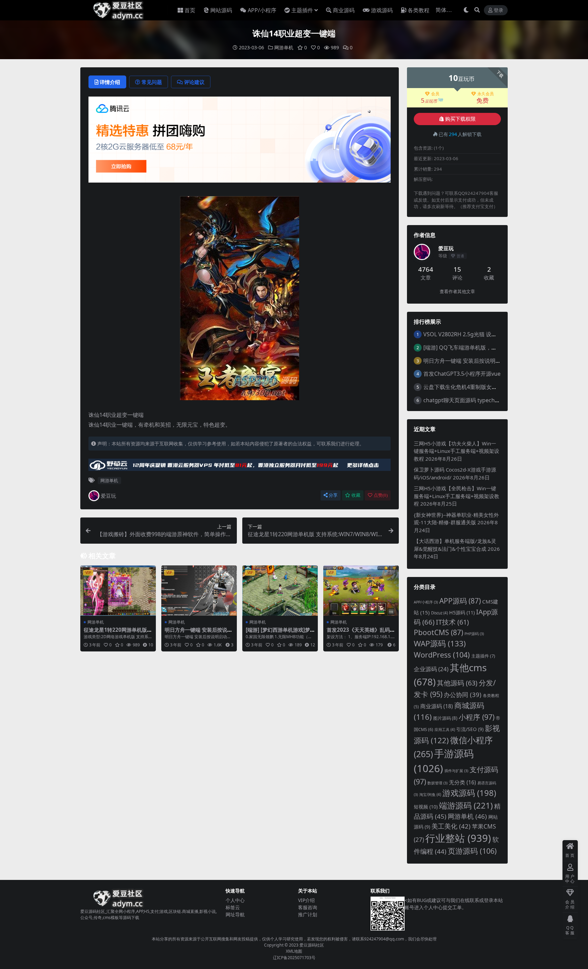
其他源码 (457, 682)
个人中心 (235, 900)
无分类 (462, 782)
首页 (189, 10)
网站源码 (221, 10)
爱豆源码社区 (311, 945)
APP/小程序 (262, 10)
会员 (435, 93)
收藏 (356, 495)
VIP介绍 (306, 900)
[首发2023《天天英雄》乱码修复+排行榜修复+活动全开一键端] (361, 590)
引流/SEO (470, 729)
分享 (333, 495)
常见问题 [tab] (152, 82)
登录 (498, 10)
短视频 (426, 806)
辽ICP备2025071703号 (294, 958)
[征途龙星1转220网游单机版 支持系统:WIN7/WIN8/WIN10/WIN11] (118, 590)
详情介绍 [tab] (110, 82)
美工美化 (451, 826)
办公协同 (462, 694)
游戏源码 (382, 10)
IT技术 (452, 622)
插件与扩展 (456, 770)
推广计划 (307, 914)
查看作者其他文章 (457, 291)
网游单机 (283, 47)
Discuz (439, 612)
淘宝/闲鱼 (430, 794)
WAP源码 (440, 643)
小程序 (476, 717)
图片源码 (445, 718)
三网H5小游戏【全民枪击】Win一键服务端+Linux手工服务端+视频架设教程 (456, 496)
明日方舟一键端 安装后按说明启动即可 (198, 632)
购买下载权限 (460, 119)
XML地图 (294, 951)
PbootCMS (438, 632)
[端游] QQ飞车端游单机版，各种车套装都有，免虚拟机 (490, 347)
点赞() (381, 495)
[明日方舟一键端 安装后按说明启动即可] (199, 590)
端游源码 (466, 805)
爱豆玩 (108, 495)
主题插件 (302, 10)
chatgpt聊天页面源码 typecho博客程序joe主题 (481, 400)
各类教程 (418, 10)
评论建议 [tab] (194, 82)
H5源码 (462, 612)
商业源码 (344, 10)
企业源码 (431, 669)
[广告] (239, 141)
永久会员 (485, 93)
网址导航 (235, 914)
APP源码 (460, 601)
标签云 (233, 907)
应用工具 (445, 729)
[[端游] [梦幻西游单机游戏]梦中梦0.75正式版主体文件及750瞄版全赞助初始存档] (280, 590)
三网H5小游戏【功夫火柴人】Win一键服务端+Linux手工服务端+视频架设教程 (456, 451)
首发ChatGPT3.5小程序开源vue (462, 373)
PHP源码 (474, 633)
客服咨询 (307, 907)
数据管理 (437, 783)
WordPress (442, 655)
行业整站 (458, 838)
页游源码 (472, 851)
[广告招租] (239, 466)
